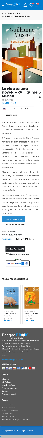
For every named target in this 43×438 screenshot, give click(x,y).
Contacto (5, 391)
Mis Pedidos (6, 382)
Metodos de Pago (8, 385)
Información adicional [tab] (16, 225)
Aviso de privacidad (9, 394)
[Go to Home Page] (3, 13)
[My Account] (25, 5)
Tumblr (40, 101)
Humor (6, 311)
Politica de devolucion (9, 417)
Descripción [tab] (11, 115)
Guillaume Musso (15, 235)
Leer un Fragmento (14, 219)
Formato (6, 239)
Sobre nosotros (7, 405)
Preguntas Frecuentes (9, 388)
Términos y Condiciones (10, 411)
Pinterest (40, 97)
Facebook (40, 89)
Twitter (40, 93)
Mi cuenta (5, 379)
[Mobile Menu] (4, 5)
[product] (11, 298)
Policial (32, 311)
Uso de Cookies (7, 414)
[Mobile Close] (0, 436)
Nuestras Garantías (9, 408)
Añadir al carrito (16, 249)
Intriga (13, 232)
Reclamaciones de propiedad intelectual (16, 420)
